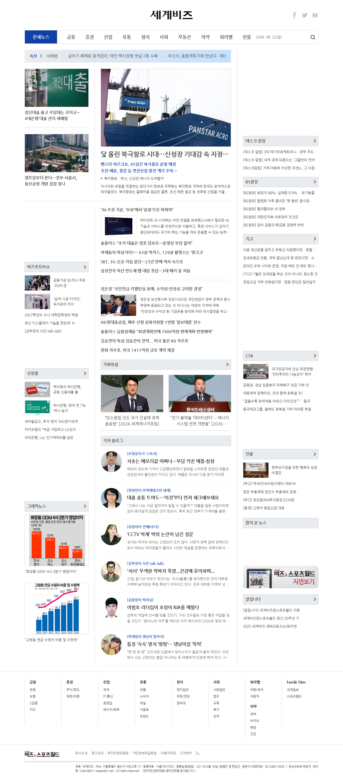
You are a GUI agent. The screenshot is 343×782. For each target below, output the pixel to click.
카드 (33, 709)
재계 (106, 690)
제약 (253, 714)
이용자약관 (168, 753)
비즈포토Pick (38, 266)
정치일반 (183, 690)
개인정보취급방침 (145, 753)
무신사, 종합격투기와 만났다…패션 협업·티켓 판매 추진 (205, 56)
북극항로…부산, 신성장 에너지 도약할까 (134, 178)
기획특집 (110, 364)
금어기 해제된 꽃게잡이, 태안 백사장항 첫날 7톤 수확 (103, 56)
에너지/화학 (111, 709)
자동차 (254, 696)
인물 (247, 36)
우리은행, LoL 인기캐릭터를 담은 (49, 437)
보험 (33, 696)
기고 (249, 238)
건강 (253, 734)
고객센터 (186, 753)
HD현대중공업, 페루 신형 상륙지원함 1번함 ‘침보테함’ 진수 (151, 322)
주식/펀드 (73, 690)
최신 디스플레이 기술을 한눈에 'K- (50, 323)
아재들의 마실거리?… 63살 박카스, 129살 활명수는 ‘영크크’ (152, 252)
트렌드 (144, 716)
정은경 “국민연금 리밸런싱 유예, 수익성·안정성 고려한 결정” (152, 288)
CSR (249, 355)
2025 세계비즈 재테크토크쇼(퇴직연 (270, 626)
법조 (216, 696)
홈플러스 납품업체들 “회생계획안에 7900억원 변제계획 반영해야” (157, 331)
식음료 (144, 709)
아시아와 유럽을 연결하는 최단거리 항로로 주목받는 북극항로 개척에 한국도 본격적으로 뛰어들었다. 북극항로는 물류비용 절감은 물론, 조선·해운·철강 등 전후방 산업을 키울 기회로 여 (166, 192)
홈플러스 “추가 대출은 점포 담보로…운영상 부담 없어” (147, 243)
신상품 (32, 373)
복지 (216, 709)
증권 (89, 36)
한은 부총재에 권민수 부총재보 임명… (271, 492)
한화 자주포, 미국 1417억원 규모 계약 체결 (138, 350)
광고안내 (97, 753)
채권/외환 (73, 696)
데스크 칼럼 (255, 140)
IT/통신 (108, 696)
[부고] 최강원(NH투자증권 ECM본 (268, 500)
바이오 (254, 720)
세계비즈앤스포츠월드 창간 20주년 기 (271, 618)
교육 (216, 703)
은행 (33, 690)
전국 (216, 716)
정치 (145, 36)
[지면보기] (280, 577)
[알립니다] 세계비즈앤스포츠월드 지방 (271, 610)
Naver (315, 15)
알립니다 (253, 599)
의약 (205, 36)
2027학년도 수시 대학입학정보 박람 (51, 315)
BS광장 (252, 181)
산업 (108, 36)
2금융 (34, 703)
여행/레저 (256, 690)
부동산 (184, 36)
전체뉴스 (40, 36)
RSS (197, 753)
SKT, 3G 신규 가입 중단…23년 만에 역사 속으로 (142, 261)
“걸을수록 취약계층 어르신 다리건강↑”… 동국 (276, 401)
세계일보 (293, 690)
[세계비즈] (171, 15)
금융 (71, 36)
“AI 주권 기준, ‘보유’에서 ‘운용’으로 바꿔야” (137, 209)
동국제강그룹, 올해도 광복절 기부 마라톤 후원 (277, 409)
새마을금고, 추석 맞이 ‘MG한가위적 (51, 421)
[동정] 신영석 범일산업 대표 (263, 508)
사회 (164, 36)
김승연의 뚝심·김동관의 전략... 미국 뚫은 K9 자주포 (144, 340)
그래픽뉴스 (36, 506)
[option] (100, 56)
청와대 (181, 703)
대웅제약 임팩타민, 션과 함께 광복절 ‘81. (273, 393)
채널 (143, 703)
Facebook (294, 15)
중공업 (107, 703)
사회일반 (219, 690)
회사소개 (81, 753)
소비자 (144, 696)
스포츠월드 (294, 696)
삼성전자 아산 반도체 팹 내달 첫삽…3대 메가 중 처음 (145, 270)
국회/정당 (183, 696)
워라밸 (226, 36)
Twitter (305, 15)
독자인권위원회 (118, 753)
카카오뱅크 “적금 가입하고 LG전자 (50, 429)
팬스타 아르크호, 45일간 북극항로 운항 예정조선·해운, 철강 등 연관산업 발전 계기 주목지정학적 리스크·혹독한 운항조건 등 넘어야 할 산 (142, 171)
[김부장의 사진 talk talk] (43, 331)
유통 (127, 36)
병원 (253, 727)
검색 (313, 37)
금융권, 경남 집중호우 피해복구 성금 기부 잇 (276, 385)
